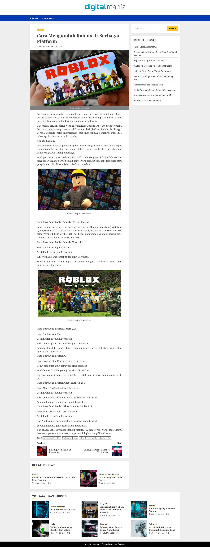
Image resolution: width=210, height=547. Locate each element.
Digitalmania (66, 438)
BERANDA (34, 18)
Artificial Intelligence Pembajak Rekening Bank (162, 528)
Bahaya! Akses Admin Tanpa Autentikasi (152, 71)
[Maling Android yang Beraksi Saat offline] (40, 528)
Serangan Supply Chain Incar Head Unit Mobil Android (112, 510)
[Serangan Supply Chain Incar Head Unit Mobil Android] (90, 509)
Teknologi (115, 474)
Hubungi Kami (48, 18)
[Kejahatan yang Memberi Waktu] (139, 509)
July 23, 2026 (106, 483)
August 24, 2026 (58, 533)
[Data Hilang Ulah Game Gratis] (88, 478)
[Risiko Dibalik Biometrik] (40, 509)
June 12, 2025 (44, 47)
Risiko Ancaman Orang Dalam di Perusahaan (154, 90)
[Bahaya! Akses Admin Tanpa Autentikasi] (90, 528)
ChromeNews (107, 544)
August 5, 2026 (40, 483)
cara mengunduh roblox (51, 438)
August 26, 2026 (59, 513)
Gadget (103, 504)
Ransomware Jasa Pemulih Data (148, 84)
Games (40, 30)
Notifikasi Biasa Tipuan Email (147, 100)
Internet (108, 474)
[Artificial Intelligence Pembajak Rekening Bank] (139, 528)
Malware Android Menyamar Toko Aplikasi (154, 95)
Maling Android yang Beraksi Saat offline (153, 65)
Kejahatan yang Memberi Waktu (149, 60)
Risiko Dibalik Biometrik (145, 46)
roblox (75, 438)
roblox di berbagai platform (89, 438)
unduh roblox (105, 438)
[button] (178, 18)
